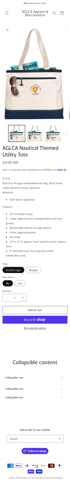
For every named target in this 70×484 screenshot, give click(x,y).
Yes (20, 283)
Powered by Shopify (54, 477)
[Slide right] (66, 134)
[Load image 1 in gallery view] (16, 133)
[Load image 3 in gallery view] (53, 133)
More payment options (35, 327)
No (7, 283)
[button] (7, 13)
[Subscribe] (59, 439)
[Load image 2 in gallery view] (35, 133)
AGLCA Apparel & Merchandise (29, 477)
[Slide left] (3, 134)
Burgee (33, 270)
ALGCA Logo (13, 270)
